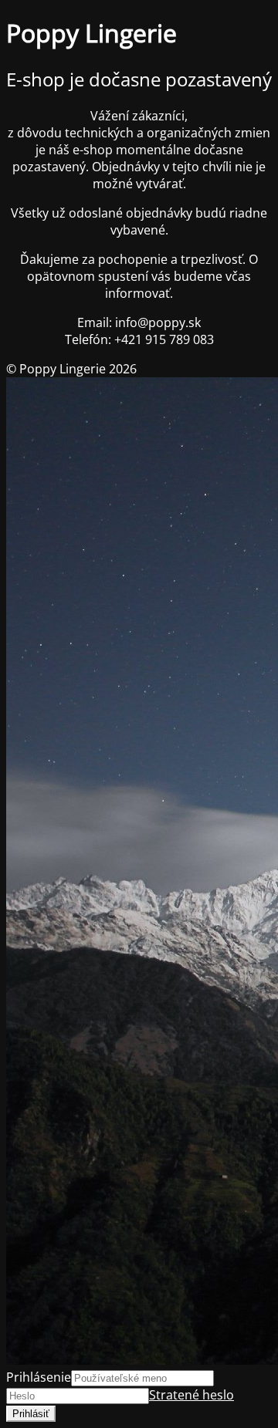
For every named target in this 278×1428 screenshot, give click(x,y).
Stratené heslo (191, 1394)
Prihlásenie (38, 1377)
